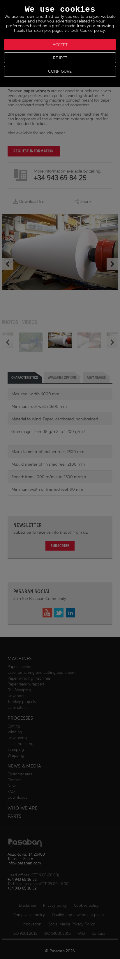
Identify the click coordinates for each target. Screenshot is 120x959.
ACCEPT (60, 44)
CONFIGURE (60, 71)
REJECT (60, 57)
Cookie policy (92, 30)
